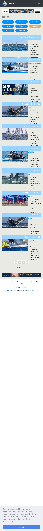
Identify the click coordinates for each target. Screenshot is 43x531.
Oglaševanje (33, 290)
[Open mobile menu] (39, 3)
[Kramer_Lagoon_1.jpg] (21, 275)
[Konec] (27, 262)
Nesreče (8, 30)
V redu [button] (21, 527)
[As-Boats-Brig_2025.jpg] (21, 11)
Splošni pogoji (23, 290)
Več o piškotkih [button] (9, 522)
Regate (35, 26)
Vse (8, 22)
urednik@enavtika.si (23, 284)
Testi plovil (21, 30)
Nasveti (8, 26)
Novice (21, 22)
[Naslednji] (24, 262)
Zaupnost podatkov (12, 290)
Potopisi (21, 26)
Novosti (34, 22)
